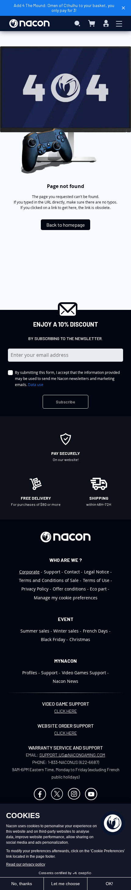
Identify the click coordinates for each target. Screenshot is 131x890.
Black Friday (53, 639)
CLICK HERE (65, 711)
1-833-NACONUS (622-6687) (73, 762)
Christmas (79, 639)
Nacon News (65, 681)
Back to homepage (65, 225)
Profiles (29, 672)
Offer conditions (69, 589)
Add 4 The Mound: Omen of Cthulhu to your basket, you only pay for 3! (64, 8)
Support (52, 572)
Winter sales (66, 631)
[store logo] (29, 23)
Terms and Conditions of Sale (49, 580)
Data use (35, 384)
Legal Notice (96, 572)
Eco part (98, 589)
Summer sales (34, 631)
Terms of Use (96, 580)
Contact (72, 572)
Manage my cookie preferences (65, 598)
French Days (95, 631)
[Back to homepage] (65, 219)
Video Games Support (84, 672)
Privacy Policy (34, 589)
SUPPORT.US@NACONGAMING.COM (72, 754)
